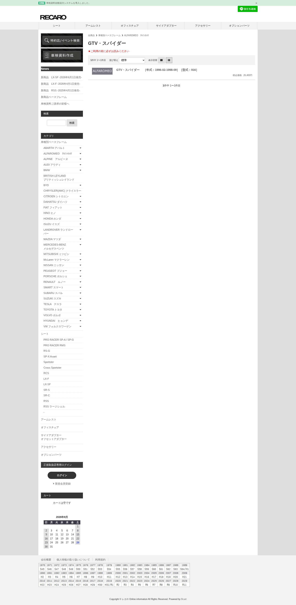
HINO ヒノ (50, 212)
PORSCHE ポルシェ (55, 276)
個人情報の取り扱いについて (73, 559)
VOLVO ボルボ (52, 315)
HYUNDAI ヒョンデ (56, 320)
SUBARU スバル (53, 293)
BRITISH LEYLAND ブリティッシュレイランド (63, 177)
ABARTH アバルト (54, 147)
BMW (47, 170)
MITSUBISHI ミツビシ (56, 254)
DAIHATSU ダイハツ (55, 201)
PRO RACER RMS (54, 345)
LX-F (46, 378)
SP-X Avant (50, 356)
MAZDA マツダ (52, 239)
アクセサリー (203, 25)
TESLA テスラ (53, 304)
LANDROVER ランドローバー (58, 231)
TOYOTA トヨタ (53, 309)
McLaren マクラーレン (57, 259)
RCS (46, 373)
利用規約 (100, 559)
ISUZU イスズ (52, 224)
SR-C (47, 395)
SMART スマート (54, 287)
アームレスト (93, 25)
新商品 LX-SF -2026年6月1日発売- (61, 77)
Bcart (184, 599)
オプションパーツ (239, 25)
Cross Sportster (52, 367)
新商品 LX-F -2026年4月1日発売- (60, 83)
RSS (46, 401)
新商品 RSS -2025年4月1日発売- (60, 90)
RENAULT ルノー (55, 281)
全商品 (91, 35)
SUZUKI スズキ (52, 298)
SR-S (47, 389)
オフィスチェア (130, 25)
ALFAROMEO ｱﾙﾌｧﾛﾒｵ (136, 35)
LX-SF (47, 384)
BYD (46, 185)
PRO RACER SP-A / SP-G (59, 339)
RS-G (47, 350)
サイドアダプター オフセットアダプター (61, 437)
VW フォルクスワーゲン (57, 326)
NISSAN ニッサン (54, 265)
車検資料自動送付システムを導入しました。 (68, 3)
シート (57, 25)
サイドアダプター (166, 25)
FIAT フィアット (53, 207)
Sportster (49, 362)
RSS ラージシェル (54, 406)
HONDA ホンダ (52, 218)
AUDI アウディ (52, 164)
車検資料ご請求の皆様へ (55, 103)
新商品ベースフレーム (54, 96)
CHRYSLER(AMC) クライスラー (62, 190)
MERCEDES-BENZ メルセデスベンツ (60, 246)
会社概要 (46, 559)
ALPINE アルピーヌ (56, 159)
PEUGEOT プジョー (55, 270)
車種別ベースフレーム (109, 35)
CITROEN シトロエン (56, 196)
